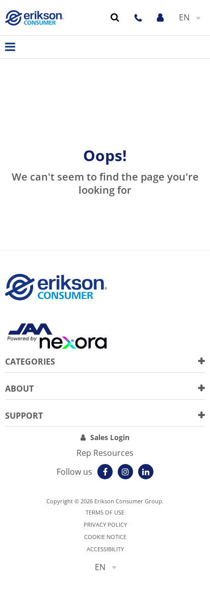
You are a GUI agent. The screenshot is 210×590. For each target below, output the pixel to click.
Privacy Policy (105, 524)
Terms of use (105, 512)
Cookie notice (105, 537)
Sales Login (109, 437)
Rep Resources (105, 452)
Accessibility (105, 549)
